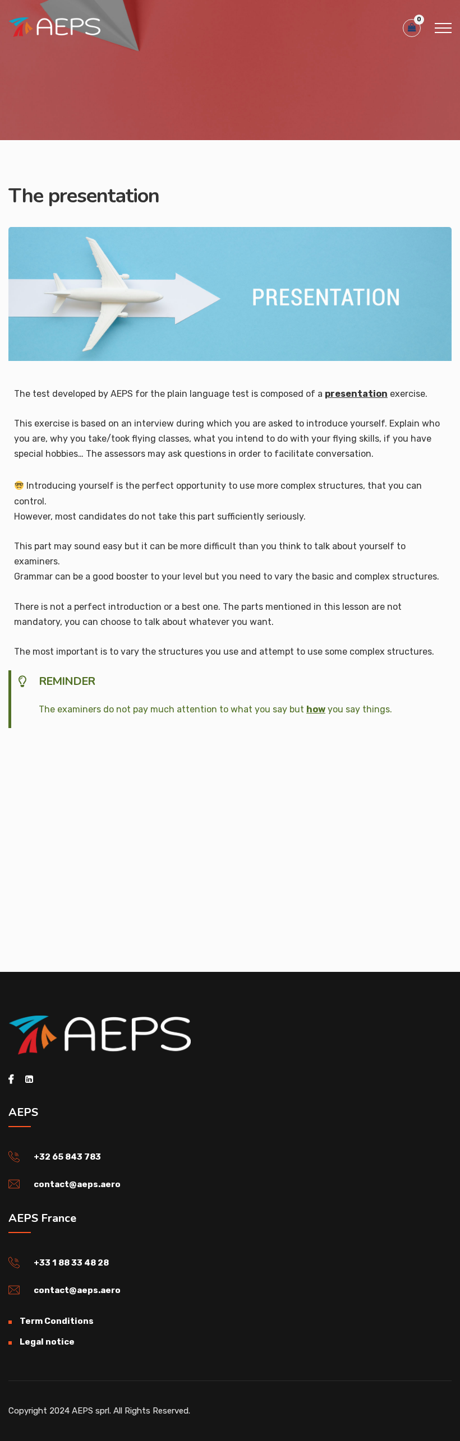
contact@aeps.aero (77, 1184)
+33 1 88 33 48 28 (71, 1263)
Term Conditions (57, 1321)
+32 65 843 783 (67, 1157)
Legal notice (47, 1342)
